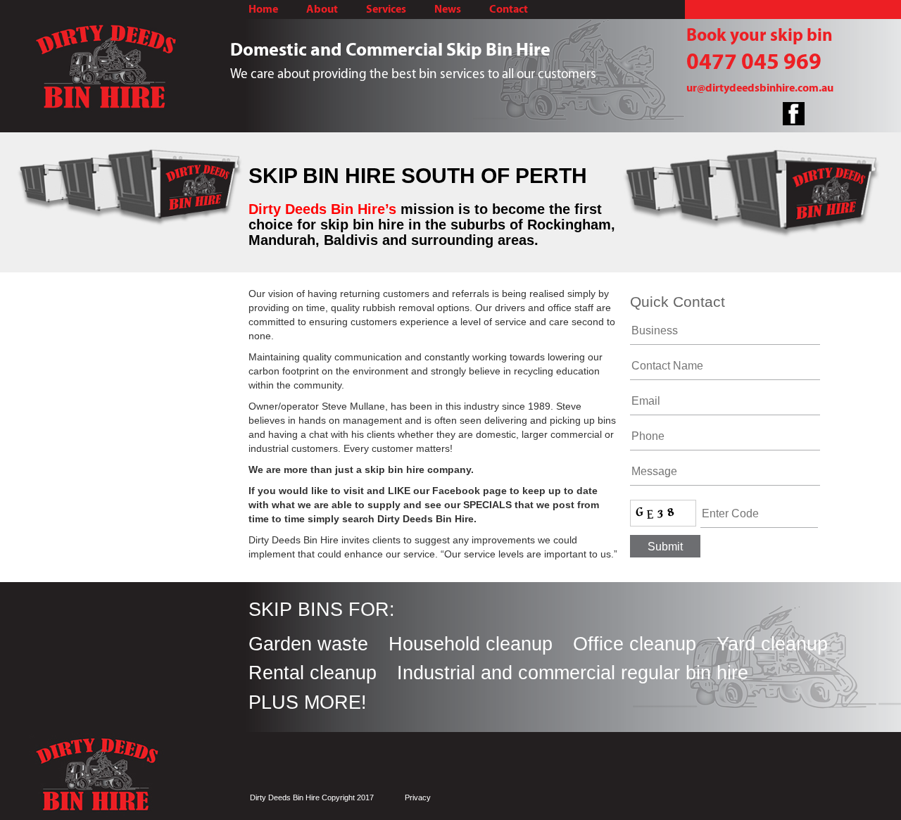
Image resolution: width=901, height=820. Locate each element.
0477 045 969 (753, 62)
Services (386, 9)
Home (263, 9)
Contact (508, 9)
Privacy (418, 797)
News (447, 9)
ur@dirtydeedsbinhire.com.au (759, 88)
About (322, 9)
